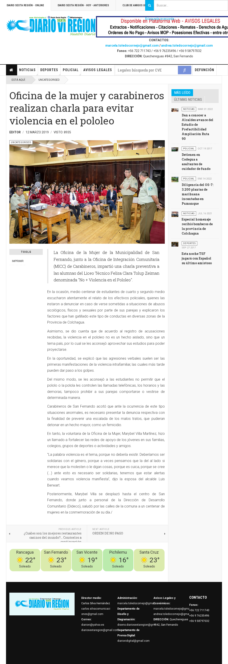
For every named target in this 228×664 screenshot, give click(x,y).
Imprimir (18, 261)
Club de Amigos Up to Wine (139, 5)
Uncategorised (49, 79)
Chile (98, 574)
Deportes (49, 70)
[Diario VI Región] (51, 26)
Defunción (204, 70)
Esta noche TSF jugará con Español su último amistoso (197, 258)
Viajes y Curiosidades (131, 574)
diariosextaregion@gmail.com (100, 630)
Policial (71, 70)
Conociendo (86, 574)
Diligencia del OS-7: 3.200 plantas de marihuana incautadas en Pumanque (197, 194)
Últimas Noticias (188, 99)
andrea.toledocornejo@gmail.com (187, 45)
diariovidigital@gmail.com (133, 640)
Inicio (11, 70)
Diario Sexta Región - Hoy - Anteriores (83, 5)
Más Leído (182, 93)
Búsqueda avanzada (159, 19)
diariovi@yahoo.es (92, 624)
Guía (150, 574)
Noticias (27, 70)
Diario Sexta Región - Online (25, 5)
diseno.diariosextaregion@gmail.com (140, 624)
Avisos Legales (97, 70)
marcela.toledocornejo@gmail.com (132, 45)
